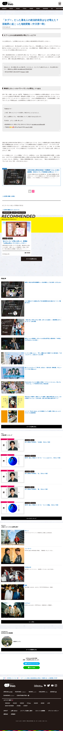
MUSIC (11, 8)
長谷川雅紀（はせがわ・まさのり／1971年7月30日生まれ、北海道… (39, 587)
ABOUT (6, 710)
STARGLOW (28, 567)
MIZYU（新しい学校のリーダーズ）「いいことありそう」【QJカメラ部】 (43, 458)
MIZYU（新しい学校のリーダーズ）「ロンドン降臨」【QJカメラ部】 (42, 505)
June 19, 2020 (28, 127)
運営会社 (6, 714)
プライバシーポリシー (53, 710)
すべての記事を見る (31, 259)
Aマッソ (27, 530)
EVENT (26, 705)
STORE (19, 705)
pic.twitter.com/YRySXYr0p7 (25, 69)
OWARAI (4, 8)
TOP (4, 678)
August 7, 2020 (25, 72)
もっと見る (31, 622)
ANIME (31, 8)
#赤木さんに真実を (13, 69)
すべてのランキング (31, 518)
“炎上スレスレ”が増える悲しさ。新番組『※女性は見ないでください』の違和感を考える (14, 242)
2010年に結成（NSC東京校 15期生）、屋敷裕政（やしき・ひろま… (39, 550)
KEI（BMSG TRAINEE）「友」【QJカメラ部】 (36, 473)
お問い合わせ (14, 710)
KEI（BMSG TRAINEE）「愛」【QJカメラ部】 (36, 489)
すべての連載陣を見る (31, 649)
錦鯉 (26, 585)
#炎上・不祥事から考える (16, 205)
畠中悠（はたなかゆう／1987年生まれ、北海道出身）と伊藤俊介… (39, 605)
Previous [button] (2, 641)
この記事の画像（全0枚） (9, 196)
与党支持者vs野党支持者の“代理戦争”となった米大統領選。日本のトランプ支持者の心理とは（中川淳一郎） (43, 171)
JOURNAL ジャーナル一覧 (12, 678)
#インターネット (6, 205)
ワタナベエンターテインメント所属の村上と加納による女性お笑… (38, 532)
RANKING (45, 8)
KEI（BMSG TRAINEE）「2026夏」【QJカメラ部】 (38, 442)
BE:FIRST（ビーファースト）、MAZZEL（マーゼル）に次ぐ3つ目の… (39, 569)
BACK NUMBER (9, 705)
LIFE (48, 703)
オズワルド (27, 603)
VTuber (24, 8)
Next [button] (59, 641)
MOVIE (18, 8)
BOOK (42, 703)
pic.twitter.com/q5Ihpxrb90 (38, 124)
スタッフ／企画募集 (40, 710)
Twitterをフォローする (32, 663)
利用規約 (13, 714)
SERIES (38, 8)
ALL (52, 8)
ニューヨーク (28, 548)
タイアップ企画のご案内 (26, 710)
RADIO (36, 703)
